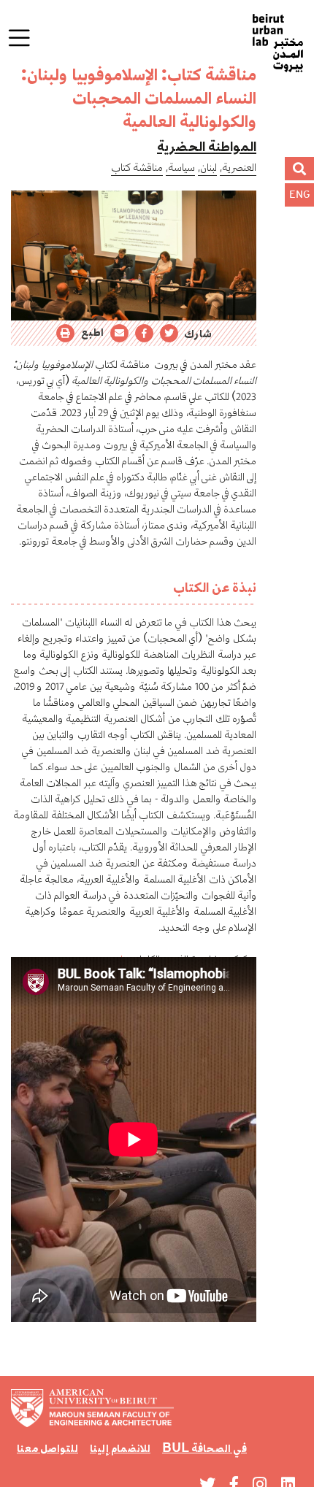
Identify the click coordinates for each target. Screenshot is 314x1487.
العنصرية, (238, 167)
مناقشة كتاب (137, 167)
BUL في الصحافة (204, 1448)
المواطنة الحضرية (206, 146)
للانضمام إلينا (120, 1448)
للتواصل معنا (47, 1448)
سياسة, (180, 167)
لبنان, (207, 167)
